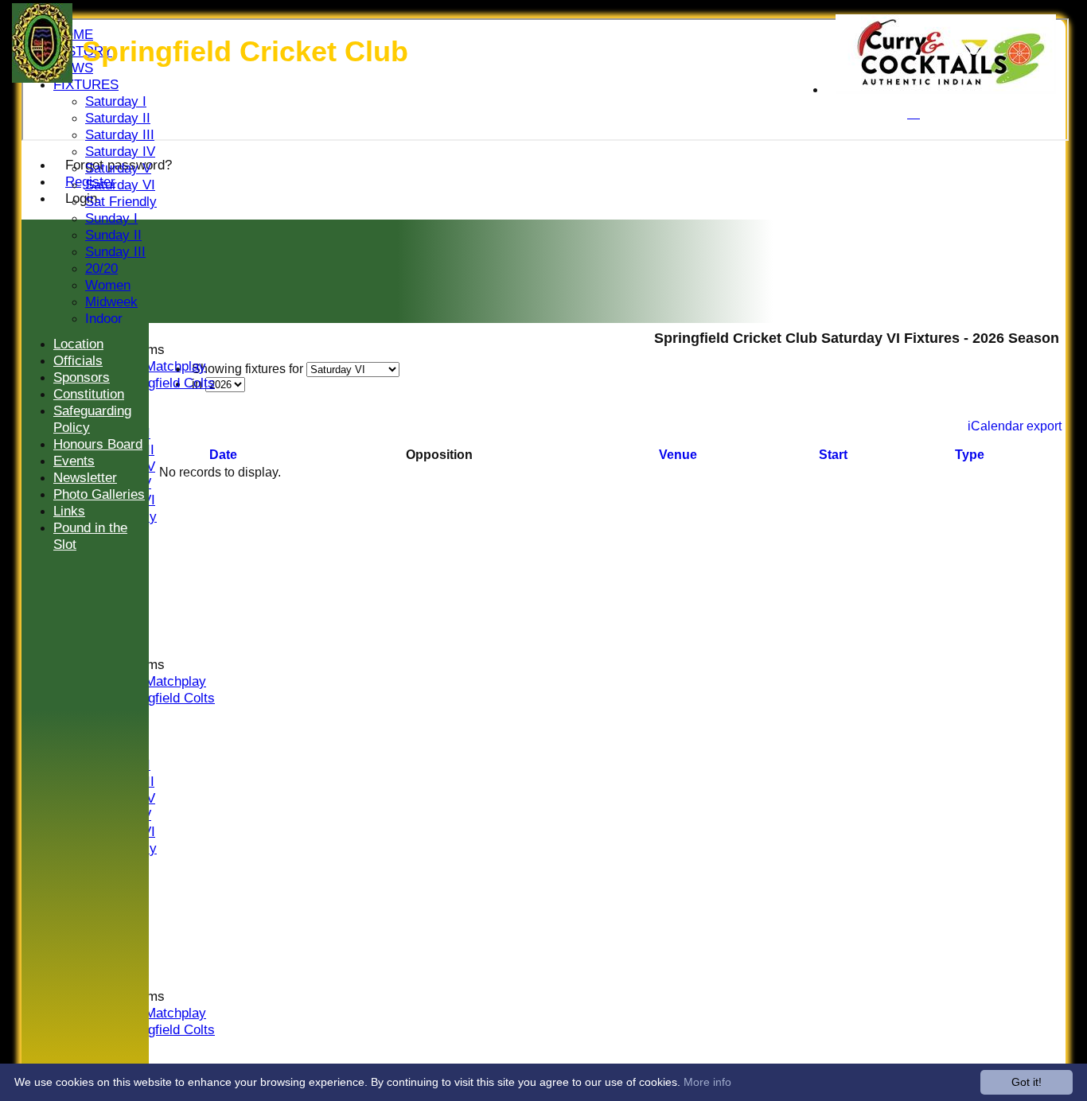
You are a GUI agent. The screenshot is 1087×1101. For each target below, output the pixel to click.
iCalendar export (1015, 426)
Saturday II (117, 118)
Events (74, 461)
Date (223, 454)
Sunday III (115, 251)
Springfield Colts (166, 383)
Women (108, 285)
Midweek (111, 301)
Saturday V (118, 168)
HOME (73, 34)
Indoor (104, 318)
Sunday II (113, 235)
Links (69, 511)
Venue (678, 454)
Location (78, 344)
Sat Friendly (121, 201)
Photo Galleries (99, 494)
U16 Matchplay (161, 366)
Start (833, 454)
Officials (78, 360)
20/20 (101, 268)
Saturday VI (120, 185)
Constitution (88, 394)
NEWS (73, 68)
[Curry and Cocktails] (946, 89)
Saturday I (115, 101)
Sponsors (81, 377)
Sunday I (111, 218)
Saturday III (119, 134)
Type (969, 454)
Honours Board (97, 444)
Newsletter (85, 477)
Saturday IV (120, 151)
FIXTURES (86, 84)
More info (707, 1082)
